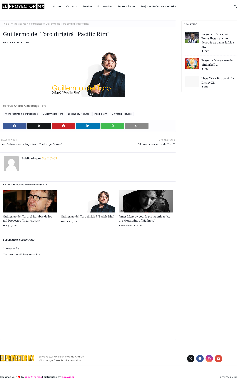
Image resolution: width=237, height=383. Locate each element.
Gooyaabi (67, 377)
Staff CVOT (12, 42)
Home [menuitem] (57, 6)
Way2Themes (33, 377)
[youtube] (218, 358)
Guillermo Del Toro (53, 113)
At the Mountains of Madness (27, 23)
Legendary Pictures (78, 113)
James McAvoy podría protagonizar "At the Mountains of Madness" (144, 218)
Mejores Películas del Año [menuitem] (158, 6)
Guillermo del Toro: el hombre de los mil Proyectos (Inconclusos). (27, 218)
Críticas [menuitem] (71, 6)
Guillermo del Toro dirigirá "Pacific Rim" (87, 216)
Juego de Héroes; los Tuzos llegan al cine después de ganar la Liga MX (217, 40)
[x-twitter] (190, 358)
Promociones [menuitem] (127, 6)
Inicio (6, 23)
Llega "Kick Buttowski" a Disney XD (217, 80)
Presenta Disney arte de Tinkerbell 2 (217, 62)
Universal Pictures (122, 113)
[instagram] (209, 358)
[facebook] (200, 358)
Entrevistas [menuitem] (104, 6)
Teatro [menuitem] (87, 6)
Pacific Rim (100, 113)
